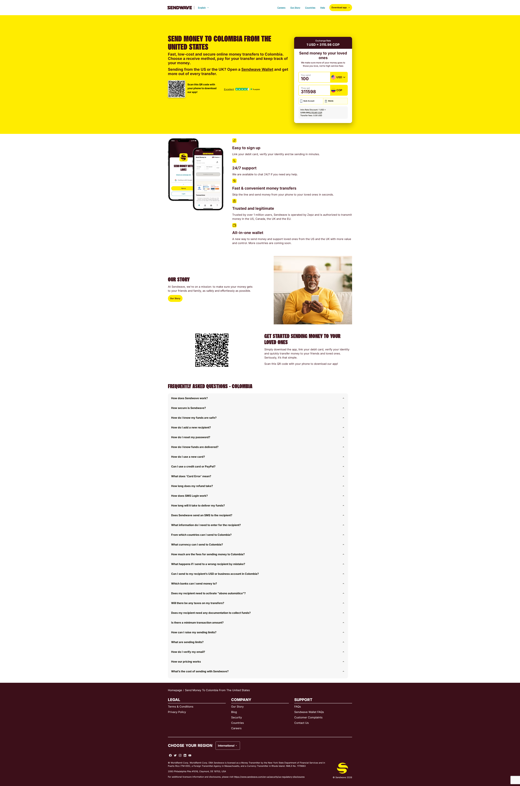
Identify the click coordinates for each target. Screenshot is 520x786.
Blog (234, 712)
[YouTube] (189, 755)
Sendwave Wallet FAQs (309, 712)
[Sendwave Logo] (179, 7)
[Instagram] (180, 755)
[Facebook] (170, 755)
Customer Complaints (308, 717)
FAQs (297, 706)
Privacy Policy (177, 712)
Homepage (175, 690)
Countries (310, 7)
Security (236, 717)
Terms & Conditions (180, 706)
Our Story (295, 7)
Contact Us (301, 722)
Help (322, 7)
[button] (258, 398)
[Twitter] (175, 755)
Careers (281, 7)
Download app (339, 7)
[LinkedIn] (185, 755)
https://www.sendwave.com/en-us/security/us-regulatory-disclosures (269, 776)
